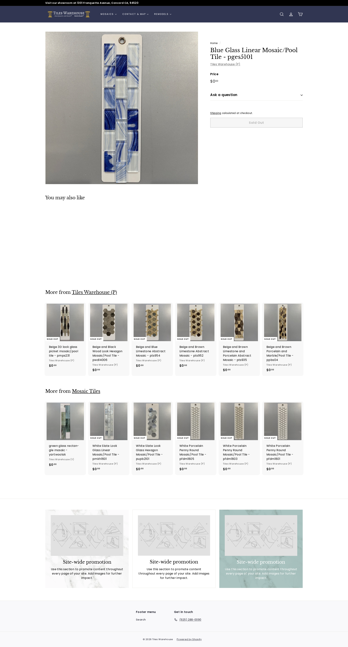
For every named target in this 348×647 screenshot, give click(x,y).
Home (214, 43)
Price (214, 74)
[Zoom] (121, 108)
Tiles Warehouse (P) (225, 64)
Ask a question (223, 94)
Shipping (215, 113)
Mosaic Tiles (86, 391)
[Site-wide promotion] (87, 535)
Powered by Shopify (189, 639)
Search (141, 619)
